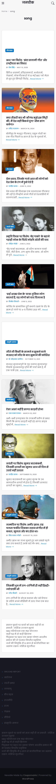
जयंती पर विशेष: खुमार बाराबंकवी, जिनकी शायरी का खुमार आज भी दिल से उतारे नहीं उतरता (27, 467)
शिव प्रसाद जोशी (15, 535)
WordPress (28, 778)
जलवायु (8, 688)
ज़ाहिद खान (13, 186)
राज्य (6, 705)
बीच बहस (10, 50)
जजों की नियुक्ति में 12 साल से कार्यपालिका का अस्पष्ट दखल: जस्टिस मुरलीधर (27, 645)
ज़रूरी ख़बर (10, 227)
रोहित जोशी (13, 244)
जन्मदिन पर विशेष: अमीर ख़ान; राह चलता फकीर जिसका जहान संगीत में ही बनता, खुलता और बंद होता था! (27, 528)
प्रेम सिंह (12, 67)
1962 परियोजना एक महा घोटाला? (22, 631)
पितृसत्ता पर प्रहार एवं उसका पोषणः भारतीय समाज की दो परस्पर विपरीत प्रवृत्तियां (26, 639)
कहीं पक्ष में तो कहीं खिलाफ (19, 634)
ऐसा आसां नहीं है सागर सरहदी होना (24, 409)
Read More (36, 78)
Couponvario (30, 775)
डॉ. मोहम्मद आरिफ (16, 359)
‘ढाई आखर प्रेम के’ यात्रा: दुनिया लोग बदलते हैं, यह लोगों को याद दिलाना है (25, 295)
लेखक (7, 711)
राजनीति (8, 700)
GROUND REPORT (12, 671)
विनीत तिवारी (14, 301)
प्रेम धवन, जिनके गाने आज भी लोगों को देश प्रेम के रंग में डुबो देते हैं (27, 180)
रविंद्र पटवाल (13, 128)
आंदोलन (8, 677)
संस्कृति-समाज (11, 342)
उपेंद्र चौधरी (13, 593)
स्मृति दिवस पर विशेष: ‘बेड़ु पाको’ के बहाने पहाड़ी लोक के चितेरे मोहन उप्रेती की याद (27, 238)
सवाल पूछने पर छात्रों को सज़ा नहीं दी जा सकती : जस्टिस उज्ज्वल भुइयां (25, 626)
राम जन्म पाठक (15, 413)
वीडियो (7, 717)
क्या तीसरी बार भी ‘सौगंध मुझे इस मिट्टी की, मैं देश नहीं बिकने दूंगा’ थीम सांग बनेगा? (27, 121)
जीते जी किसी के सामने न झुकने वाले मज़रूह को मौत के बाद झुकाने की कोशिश (28, 353)
